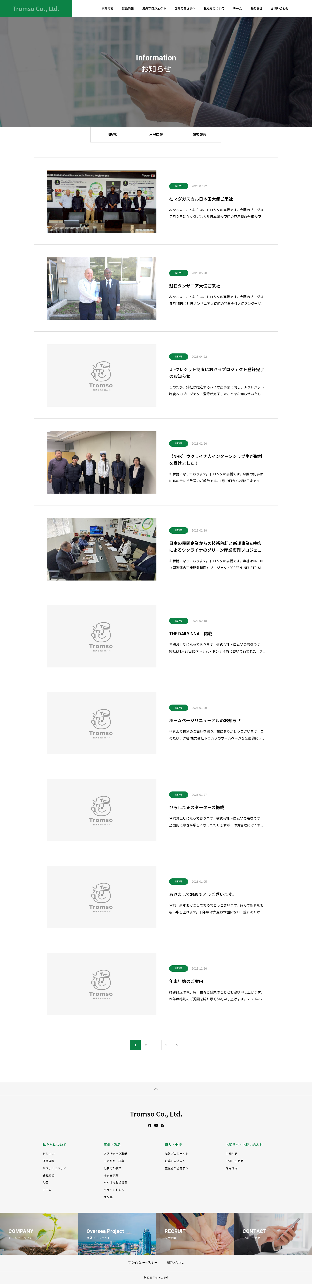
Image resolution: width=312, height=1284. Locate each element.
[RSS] (162, 1125)
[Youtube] (156, 1125)
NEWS (112, 135)
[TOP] (156, 1088)
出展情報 (156, 135)
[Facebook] (149, 1125)
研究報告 (199, 135)
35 (166, 1045)
